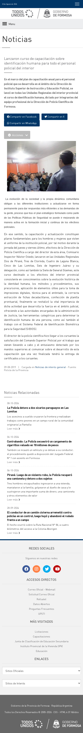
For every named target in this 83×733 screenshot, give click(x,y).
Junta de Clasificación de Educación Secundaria (41, 641)
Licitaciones (41, 631)
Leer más (13, 428)
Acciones (17, 135)
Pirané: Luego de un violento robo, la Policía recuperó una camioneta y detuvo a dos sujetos (39, 476)
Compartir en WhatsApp (23, 123)
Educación (41, 651)
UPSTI (41, 613)
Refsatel (41, 599)
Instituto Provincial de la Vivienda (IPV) (41, 646)
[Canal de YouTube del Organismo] (57, 569)
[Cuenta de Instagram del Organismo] (36, 569)
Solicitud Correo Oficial (42, 594)
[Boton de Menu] (77, 4)
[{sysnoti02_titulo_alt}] (42, 187)
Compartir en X (55, 116)
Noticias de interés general (50, 367)
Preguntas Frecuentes (41, 608)
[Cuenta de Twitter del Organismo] (47, 569)
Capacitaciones (41, 636)
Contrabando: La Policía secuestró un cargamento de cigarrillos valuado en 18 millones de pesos (39, 443)
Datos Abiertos (41, 604)
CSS (55, 712)
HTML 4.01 (65, 712)
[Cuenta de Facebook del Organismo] (26, 569)
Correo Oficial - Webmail (41, 589)
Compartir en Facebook (22, 116)
